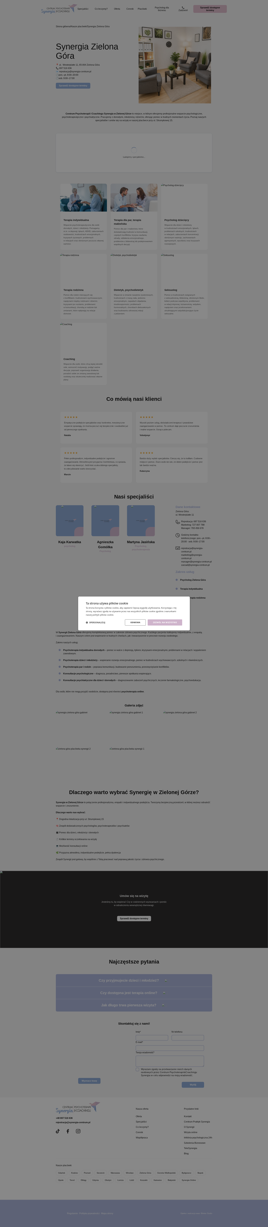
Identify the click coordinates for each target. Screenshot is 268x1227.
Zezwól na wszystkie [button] (165, 622)
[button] (95, 622)
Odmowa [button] (135, 622)
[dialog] (134, 613)
